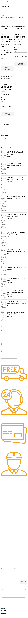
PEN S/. (3, 614)
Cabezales (3, 541)
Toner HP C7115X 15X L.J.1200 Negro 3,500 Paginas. (16, 232)
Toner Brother (4, 492)
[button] (7, 68)
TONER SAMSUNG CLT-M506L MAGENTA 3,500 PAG (16, 279)
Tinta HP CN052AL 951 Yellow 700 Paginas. (17, 268)
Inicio (2, 15)
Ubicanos (3, 558)
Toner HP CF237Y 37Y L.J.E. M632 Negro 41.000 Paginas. (15, 178)
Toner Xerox (4, 498)
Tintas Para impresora (6, 535)
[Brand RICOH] (7, 327)
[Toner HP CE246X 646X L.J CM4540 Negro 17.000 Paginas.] (3, 256)
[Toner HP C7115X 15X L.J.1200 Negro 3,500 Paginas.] (3, 238)
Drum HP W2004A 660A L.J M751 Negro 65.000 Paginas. (16, 312)
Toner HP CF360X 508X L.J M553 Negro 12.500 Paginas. (16, 197)
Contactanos (4, 555)
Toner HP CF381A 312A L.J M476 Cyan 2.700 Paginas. (16, 215)
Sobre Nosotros (6, 545)
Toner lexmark (4, 500)
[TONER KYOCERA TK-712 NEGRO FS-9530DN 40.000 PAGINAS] (3, 294)
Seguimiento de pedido (6, 561)
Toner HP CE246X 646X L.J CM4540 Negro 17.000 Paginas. (16, 250)
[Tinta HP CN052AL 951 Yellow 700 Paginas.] (3, 270)
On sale (5, 138)
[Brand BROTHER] (9, 360)
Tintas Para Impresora (8, 507)
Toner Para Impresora (6, 490)
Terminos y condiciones (6, 553)
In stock (5, 141)
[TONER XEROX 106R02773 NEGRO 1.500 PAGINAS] (3, 168)
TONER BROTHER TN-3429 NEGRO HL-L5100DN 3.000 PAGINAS (15, 152)
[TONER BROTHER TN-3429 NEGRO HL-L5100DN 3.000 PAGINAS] (3, 155)
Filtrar (4, 128)
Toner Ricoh (4, 503)
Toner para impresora (6, 530)
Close (3, 26)
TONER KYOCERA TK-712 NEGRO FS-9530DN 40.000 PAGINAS (15, 292)
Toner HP (3, 495)
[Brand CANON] (7, 353)
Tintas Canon (4, 518)
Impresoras (3, 527)
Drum (2, 538)
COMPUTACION (5, 525)
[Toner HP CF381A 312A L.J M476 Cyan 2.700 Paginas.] (3, 221)
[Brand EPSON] (14, 346)
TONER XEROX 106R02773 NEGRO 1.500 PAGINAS (15, 164)
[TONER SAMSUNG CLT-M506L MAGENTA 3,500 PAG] (3, 283)
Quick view (3, 73)
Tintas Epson (4, 512)
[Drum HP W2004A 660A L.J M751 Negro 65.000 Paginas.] (3, 316)
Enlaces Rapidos (6, 487)
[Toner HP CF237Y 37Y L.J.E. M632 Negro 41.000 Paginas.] (3, 185)
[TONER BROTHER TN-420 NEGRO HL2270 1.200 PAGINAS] (3, 305)
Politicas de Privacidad (6, 547)
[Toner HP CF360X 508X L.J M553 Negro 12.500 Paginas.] (3, 203)
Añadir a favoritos (3, 64)
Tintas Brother (4, 515)
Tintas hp (3, 510)
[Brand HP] (11, 336)
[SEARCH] (25, 6)
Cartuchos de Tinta (5, 533)
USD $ (4, 609)
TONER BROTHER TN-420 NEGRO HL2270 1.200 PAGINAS (16, 302)
